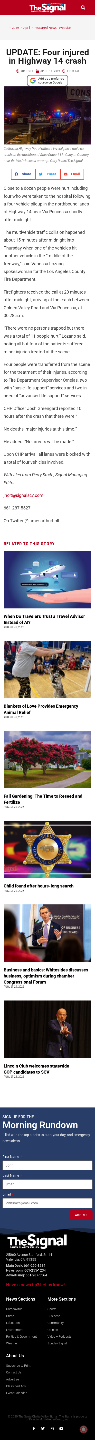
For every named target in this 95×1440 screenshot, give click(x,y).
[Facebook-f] (33, 1428)
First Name (11, 1157)
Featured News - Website (53, 27)
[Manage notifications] (83, 1429)
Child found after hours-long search (39, 885)
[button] (12, 8)
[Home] (6, 27)
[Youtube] (61, 1428)
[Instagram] (52, 1428)
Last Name (11, 1175)
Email (6, 1194)
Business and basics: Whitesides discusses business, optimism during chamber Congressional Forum (46, 976)
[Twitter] (43, 1428)
